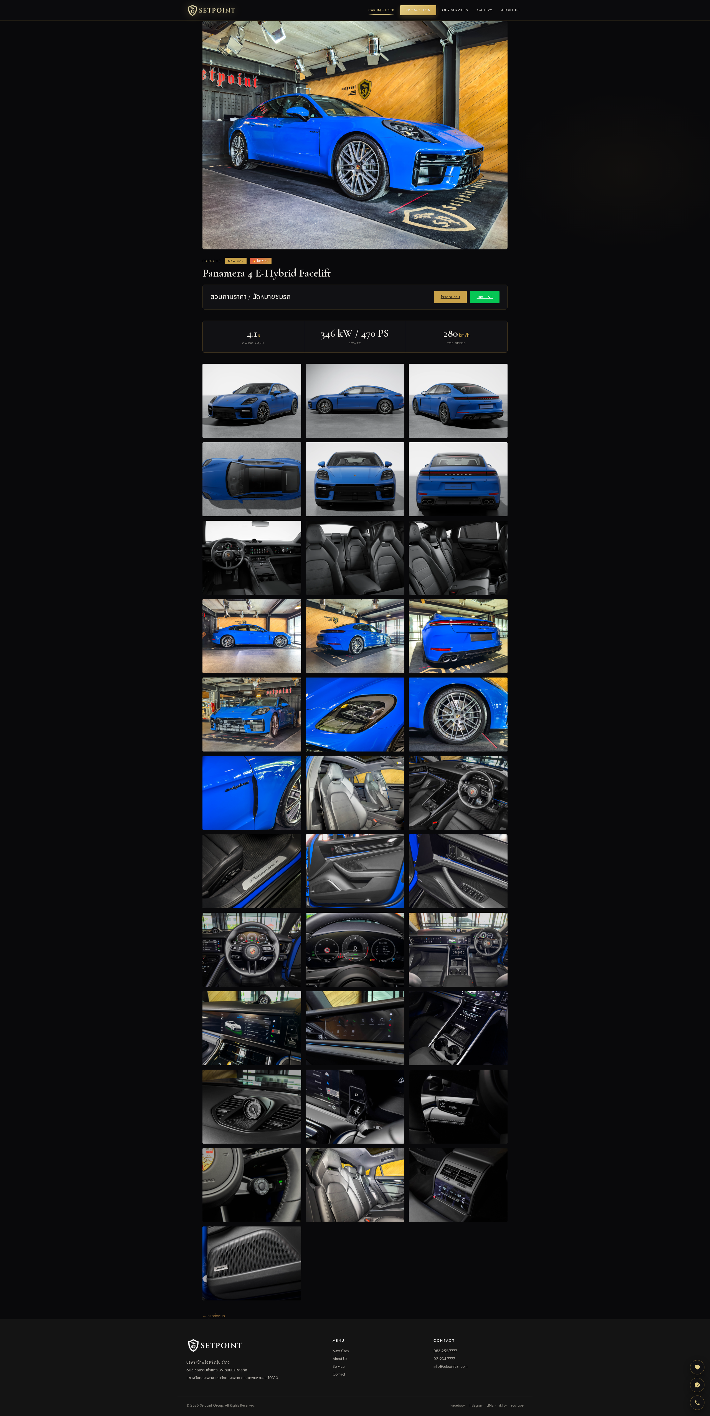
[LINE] (697, 1367)
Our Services (455, 10)
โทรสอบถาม (450, 297)
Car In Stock (381, 10)
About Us (510, 10)
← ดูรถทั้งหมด (213, 1316)
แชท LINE (485, 297)
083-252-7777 (445, 1351)
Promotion (418, 10)
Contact (339, 1374)
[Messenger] (697, 1385)
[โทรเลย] (697, 1402)
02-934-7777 (444, 1358)
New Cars (341, 1351)
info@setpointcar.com (450, 1366)
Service (338, 1366)
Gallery (484, 10)
